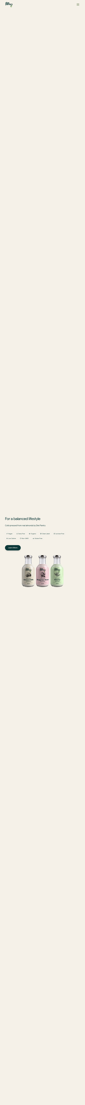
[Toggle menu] (78, 4)
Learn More (12, 548)
